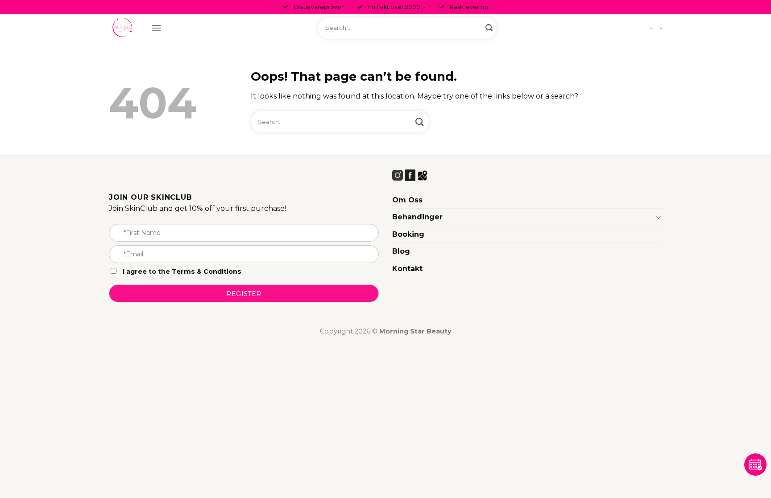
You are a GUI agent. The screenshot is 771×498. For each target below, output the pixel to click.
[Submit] (488, 28)
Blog (401, 251)
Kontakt (407, 268)
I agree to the (181, 272)
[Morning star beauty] (123, 28)
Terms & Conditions (206, 272)
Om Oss (407, 200)
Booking (408, 234)
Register (243, 294)
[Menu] (156, 28)
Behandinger (417, 217)
